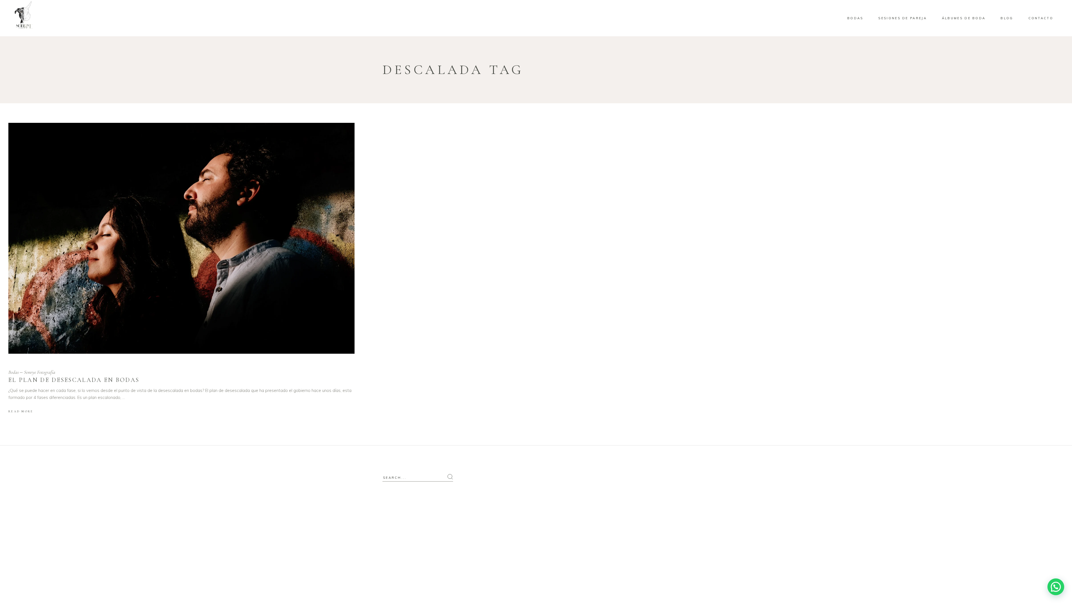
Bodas (13, 372)
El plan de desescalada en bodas (73, 380)
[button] (1055, 586)
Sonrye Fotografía (39, 372)
